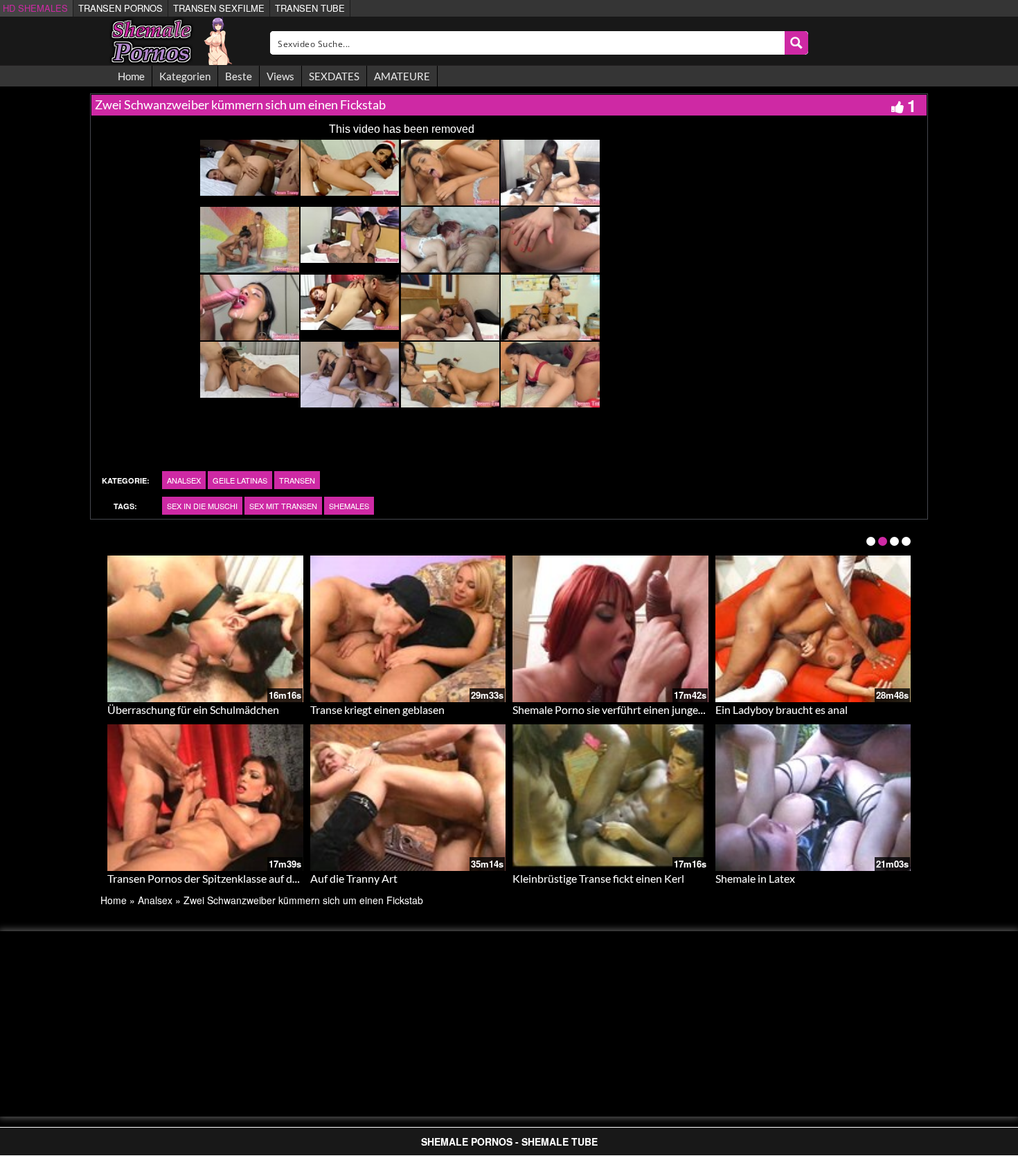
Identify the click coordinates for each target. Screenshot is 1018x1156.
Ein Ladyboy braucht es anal (781, 709)
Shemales (349, 505)
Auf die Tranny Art (354, 878)
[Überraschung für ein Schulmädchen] (205, 629)
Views (280, 76)
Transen (297, 480)
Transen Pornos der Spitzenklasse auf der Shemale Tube (238, 878)
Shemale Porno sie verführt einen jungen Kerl (619, 709)
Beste (238, 76)
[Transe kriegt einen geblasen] (408, 629)
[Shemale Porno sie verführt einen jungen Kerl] (610, 629)
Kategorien (185, 76)
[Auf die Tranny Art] (408, 797)
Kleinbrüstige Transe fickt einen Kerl (598, 878)
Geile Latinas (240, 480)
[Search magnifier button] (796, 43)
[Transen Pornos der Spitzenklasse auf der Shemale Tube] (205, 797)
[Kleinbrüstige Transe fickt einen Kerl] (610, 797)
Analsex (184, 480)
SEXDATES (334, 76)
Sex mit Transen (283, 505)
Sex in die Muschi (202, 505)
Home (131, 76)
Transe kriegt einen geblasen (377, 709)
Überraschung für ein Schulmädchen (193, 709)
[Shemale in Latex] (813, 797)
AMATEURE (402, 76)
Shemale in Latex (755, 878)
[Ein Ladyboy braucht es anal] (813, 629)
